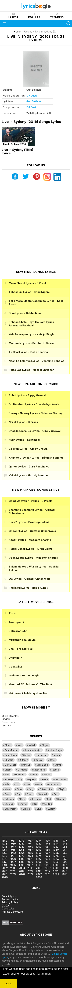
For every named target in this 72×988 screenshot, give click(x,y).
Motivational (54, 784)
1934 (38, 840)
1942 (38, 843)
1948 (21, 846)
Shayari (23, 804)
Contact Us (8, 908)
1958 (38, 849)
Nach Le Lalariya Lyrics (36, 361)
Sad (49, 799)
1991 (47, 861)
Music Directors (11, 715)
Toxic (12, 613)
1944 (56, 843)
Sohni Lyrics (27, 395)
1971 (12, 855)
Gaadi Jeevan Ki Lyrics (30, 501)
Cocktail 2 (15, 666)
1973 (30, 855)
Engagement (39, 770)
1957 (30, 849)
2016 (56, 871)
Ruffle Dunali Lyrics (30, 548)
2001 (64, 865)
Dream (8, 770)
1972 (21, 855)
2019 (13, 874)
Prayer (30, 794)
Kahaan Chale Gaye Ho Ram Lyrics (32, 323)
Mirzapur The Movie (22, 640)
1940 (21, 843)
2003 (13, 868)
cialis (17, 821)
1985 (64, 858)
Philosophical (46, 789)
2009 (65, 868)
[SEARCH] (68, 23)
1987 (13, 861)
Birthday (24, 760)
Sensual (61, 799)
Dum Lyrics (25, 313)
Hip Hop (31, 779)
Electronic (22, 770)
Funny (34, 774)
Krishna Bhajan (55, 750)
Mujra (7, 789)
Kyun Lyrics (25, 439)
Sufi (35, 804)
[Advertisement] (36, 225)
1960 (56, 849)
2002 (5, 868)
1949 (30, 846)
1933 (30, 840)
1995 (13, 865)
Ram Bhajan (11, 755)
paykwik (49, 821)
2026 (5, 877)
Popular (34, 17)
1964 (21, 852)
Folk (7, 774)
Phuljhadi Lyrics (28, 587)
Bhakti (8, 745)
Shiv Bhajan (10, 809)
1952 (55, 846)
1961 (64, 849)
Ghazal (47, 774)
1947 (13, 846)
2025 (64, 874)
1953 (64, 846)
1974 (38, 855)
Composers (8, 722)
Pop (18, 794)
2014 (38, 871)
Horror (45, 779)
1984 (56, 858)
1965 (30, 852)
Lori (17, 784)
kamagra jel (61, 821)
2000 (56, 865)
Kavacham (42, 755)
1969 (64, 852)
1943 (47, 843)
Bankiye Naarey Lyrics (35, 413)
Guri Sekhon (33, 101)
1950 (38, 846)
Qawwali (43, 794)
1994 (4, 865)
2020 (22, 874)
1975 (47, 855)
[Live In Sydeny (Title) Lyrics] (18, 136)
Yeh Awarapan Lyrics (31, 334)
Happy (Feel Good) (13, 779)
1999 (47, 865)
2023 (47, 874)
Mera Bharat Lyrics (28, 283)
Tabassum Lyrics (29, 292)
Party (30, 789)
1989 (30, 861)
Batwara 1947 (18, 631)
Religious (9, 799)
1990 (39, 861)
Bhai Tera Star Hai (21, 648)
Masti (39, 784)
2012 (21, 871)
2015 (47, 871)
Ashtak (31, 745)
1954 (4, 849)
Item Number (60, 779)
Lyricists (6, 725)
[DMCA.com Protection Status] (12, 923)
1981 (29, 858)
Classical (38, 760)
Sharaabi (9, 804)
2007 (48, 868)
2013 (30, 871)
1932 (21, 840)
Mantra (57, 755)
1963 (13, 852)
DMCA (5, 905)
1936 (56, 840)
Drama (58, 765)
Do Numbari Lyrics (34, 404)
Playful (62, 789)
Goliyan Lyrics (28, 448)
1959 (47, 849)
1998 (39, 865)
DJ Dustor (32, 95)
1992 (56, 861)
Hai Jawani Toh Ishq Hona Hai (28, 693)
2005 (30, 868)
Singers (6, 718)
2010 (4, 871)
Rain (56, 794)
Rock (22, 799)
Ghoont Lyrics (32, 531)
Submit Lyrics (9, 896)
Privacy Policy (10, 902)
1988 (21, 861)
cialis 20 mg (6, 821)
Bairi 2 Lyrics (29, 522)
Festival (55, 770)
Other (19, 789)
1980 (21, 858)
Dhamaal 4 (16, 657)
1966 (39, 852)
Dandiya (26, 765)
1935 (47, 840)
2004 (22, 868)
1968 (56, 852)
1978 (4, 858)
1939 (13, 843)
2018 (4, 874)
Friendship (20, 774)
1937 (64, 840)
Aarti (19, 745)
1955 (13, 849)
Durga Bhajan (11, 750)
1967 (47, 852)
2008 (56, 868)
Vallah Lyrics (28, 475)
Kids (7, 784)
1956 (21, 849)
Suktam (51, 809)
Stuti (39, 809)
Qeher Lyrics (29, 466)
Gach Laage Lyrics (33, 557)
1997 (30, 865)
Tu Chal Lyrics (28, 352)
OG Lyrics (29, 578)
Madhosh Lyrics (32, 343)
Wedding (47, 804)
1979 (13, 858)
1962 (4, 852)
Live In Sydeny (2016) (15, 144)
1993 (64, 861)
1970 (4, 855)
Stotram (26, 809)
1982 (38, 858)
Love (28, 784)
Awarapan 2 (16, 622)
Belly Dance (10, 765)
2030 (39, 877)
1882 (4, 840)
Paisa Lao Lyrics (31, 369)
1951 (47, 846)
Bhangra (9, 760)
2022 (39, 874)
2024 (56, 874)
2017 (64, 871)
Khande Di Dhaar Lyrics (36, 457)
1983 (47, 858)
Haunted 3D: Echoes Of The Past (30, 684)
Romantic (36, 799)
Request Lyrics (10, 899)
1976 (56, 855)
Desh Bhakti (42, 765)
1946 (4, 846)
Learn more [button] (44, 973)
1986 (4, 861)
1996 (21, 865)
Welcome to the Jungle (24, 675)
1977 (64, 855)
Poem (7, 794)
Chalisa (27, 755)
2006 (39, 868)
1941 (29, 843)
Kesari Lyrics (30, 539)
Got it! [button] (8, 983)
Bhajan (45, 745)
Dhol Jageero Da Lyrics (34, 431)
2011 (12, 871)
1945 (64, 843)
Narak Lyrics (23, 422)
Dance (52, 760)
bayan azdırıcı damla (32, 821)
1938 (4, 843)
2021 (30, 874)
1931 (12, 840)
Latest (13, 17)
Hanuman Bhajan (32, 750)
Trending (57, 17)
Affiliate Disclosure (12, 911)
